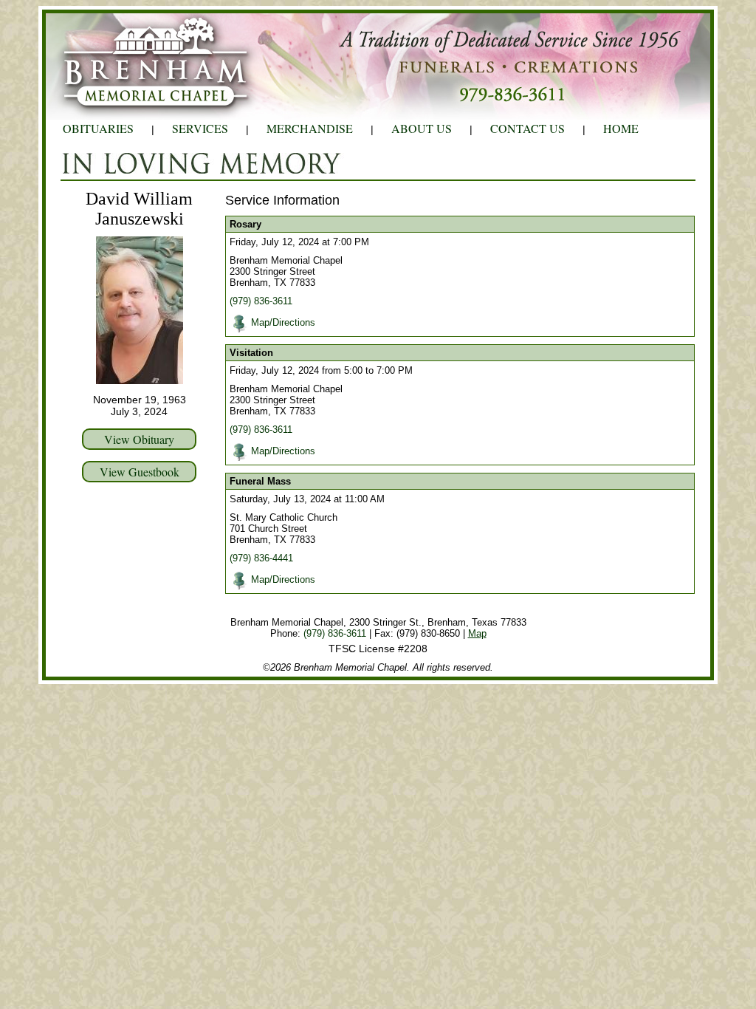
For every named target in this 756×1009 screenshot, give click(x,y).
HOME (621, 128)
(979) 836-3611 (261, 301)
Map (477, 633)
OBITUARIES (98, 128)
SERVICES (200, 128)
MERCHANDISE (310, 128)
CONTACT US (527, 128)
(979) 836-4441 (261, 558)
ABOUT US (421, 128)
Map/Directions (283, 322)
